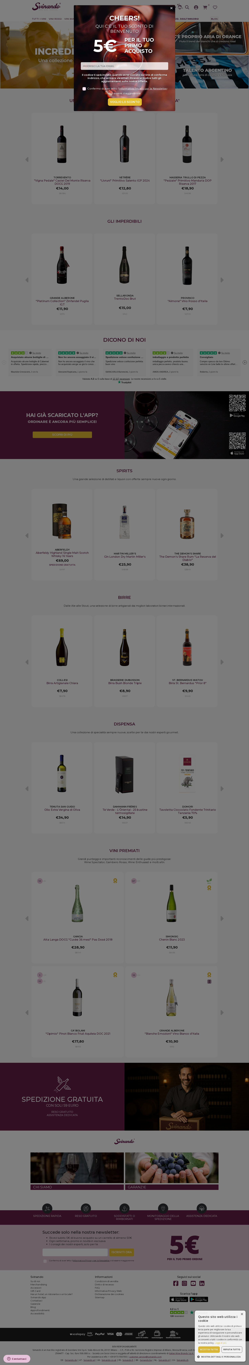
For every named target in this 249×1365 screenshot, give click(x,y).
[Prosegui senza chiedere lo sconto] (171, 8)
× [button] (242, 1314)
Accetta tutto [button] (209, 1349)
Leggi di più (220, 1342)
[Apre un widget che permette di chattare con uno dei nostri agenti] (16, 1359)
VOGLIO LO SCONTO (125, 102)
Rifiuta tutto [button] (231, 1349)
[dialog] (220, 1336)
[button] (220, 1356)
